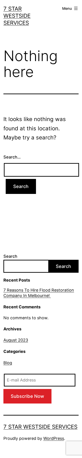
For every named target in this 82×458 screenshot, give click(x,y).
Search (10, 256)
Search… (12, 157)
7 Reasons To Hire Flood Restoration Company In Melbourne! (38, 293)
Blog (7, 362)
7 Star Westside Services (17, 15)
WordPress (53, 438)
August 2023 (15, 340)
